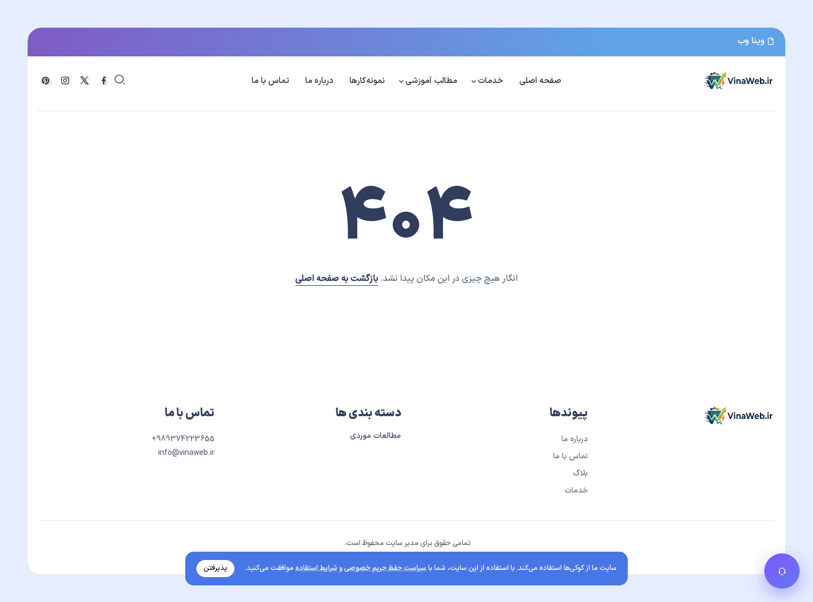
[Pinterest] (46, 80)
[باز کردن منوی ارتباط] (782, 571)
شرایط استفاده (316, 568)
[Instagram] (65, 80)
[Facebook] (104, 80)
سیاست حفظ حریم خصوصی (385, 568)
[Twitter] (84, 80)
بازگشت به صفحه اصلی (336, 278)
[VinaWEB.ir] (738, 80)
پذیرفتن (215, 568)
